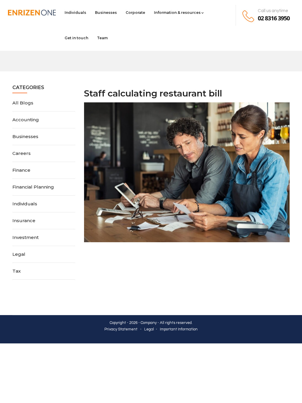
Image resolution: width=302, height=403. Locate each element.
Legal (18, 254)
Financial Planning (33, 187)
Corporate (135, 12)
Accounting (25, 119)
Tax (16, 271)
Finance (21, 170)
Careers (21, 153)
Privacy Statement (120, 329)
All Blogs (22, 103)
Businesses (106, 12)
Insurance (23, 220)
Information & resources (177, 12)
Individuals (75, 12)
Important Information (179, 329)
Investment (25, 237)
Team (102, 38)
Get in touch (76, 38)
